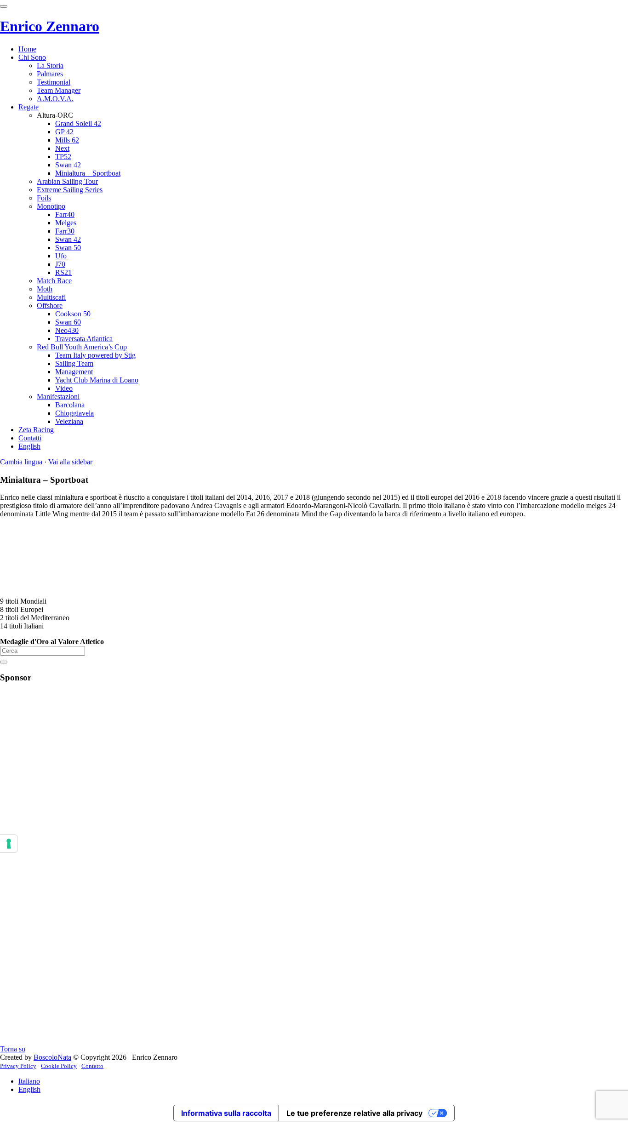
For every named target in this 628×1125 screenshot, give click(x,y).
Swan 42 (68, 165)
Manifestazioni (58, 396)
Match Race (54, 281)
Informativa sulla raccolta (226, 1113)
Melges (65, 223)
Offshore (50, 305)
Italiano (29, 1081)
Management (74, 372)
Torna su (12, 1049)
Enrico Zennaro (49, 26)
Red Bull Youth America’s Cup (82, 347)
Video (64, 388)
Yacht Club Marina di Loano (96, 380)
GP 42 (64, 132)
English (29, 446)
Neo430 (67, 330)
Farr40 (64, 214)
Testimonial (53, 82)
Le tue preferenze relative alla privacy (354, 1113)
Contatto (92, 1065)
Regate (28, 107)
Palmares (50, 74)
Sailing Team (74, 363)
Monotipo (51, 206)
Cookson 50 (73, 314)
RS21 (63, 272)
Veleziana (69, 421)
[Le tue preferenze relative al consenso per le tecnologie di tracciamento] (8, 843)
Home (27, 49)
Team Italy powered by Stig (95, 355)
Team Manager (58, 90)
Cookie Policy (59, 1065)
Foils (44, 198)
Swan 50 (68, 247)
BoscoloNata (52, 1057)
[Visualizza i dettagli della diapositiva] (323, 1033)
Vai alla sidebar (70, 462)
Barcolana (70, 405)
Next (62, 148)
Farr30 (64, 231)
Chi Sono (32, 57)
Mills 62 (67, 140)
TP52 (63, 156)
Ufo (61, 256)
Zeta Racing (36, 430)
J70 (60, 264)
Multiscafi (51, 297)
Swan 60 (68, 322)
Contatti (29, 438)
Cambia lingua (21, 462)
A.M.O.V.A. (55, 99)
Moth (44, 289)
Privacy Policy (18, 1065)
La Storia (50, 65)
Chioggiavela (74, 413)
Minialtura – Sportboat (87, 173)
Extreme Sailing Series (70, 190)
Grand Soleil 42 (78, 123)
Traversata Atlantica (84, 339)
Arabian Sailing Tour (67, 181)
